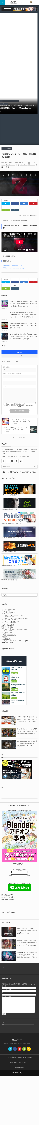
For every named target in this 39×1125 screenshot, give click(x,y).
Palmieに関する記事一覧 (8, 565)
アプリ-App (6, 611)
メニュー (2, 2)
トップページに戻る (20, 437)
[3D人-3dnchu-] (19, 2)
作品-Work (8, 632)
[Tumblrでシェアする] (15, 210)
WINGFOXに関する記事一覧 (9, 580)
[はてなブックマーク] (24, 200)
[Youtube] (12, 461)
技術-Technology (10, 635)
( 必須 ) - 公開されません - (12, 373)
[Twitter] (6, 203)
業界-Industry (6, 639)
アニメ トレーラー (8, 624)
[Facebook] (15, 200)
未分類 (4, 637)
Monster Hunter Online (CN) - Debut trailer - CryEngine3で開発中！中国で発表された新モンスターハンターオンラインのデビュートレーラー (24, 315)
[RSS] (21, 461)
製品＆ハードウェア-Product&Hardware (16, 641)
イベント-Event (9, 612)
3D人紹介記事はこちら (19, 864)
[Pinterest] (33, 200)
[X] (3, 461)
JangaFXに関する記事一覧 (9, 551)
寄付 (10, 875)
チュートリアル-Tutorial (11, 621)
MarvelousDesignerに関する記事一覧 (12, 537)
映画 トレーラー (10, 165)
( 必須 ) (6, 367)
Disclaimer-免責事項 (19, 1067)
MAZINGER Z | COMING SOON (12, 265)
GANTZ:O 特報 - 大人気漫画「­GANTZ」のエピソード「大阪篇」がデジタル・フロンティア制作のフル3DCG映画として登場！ (23, 336)
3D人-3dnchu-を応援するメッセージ (19, 870)
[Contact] (17, 461)
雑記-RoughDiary (7, 642)
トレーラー (23, 165)
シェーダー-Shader (10, 616)
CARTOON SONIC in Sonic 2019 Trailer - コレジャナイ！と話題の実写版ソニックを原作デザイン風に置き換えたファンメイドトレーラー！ (23, 304)
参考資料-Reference (8, 634)
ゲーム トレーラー (8, 625)
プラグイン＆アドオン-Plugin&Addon (16, 629)
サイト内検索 (36, 2)
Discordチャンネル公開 (8, 899)
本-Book (7, 638)
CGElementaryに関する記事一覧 (10, 495)
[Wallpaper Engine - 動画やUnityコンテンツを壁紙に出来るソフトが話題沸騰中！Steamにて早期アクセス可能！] (9, 956)
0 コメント (19, 352)
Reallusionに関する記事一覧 (9, 509)
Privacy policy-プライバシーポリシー (19, 1062)
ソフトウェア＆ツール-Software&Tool (16, 618)
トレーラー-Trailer (6, 148)
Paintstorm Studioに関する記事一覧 (11, 523)
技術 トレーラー (7, 626)
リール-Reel (8, 630)
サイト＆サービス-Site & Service (14, 615)
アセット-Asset (9, 609)
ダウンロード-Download (10, 620)
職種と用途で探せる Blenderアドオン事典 (19, 810)
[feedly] (24, 1049)
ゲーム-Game (6, 613)
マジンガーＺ (31, 165)
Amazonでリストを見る (8, 897)
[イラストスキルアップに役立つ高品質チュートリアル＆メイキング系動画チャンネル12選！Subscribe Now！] (9, 720)
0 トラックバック (20, 355)
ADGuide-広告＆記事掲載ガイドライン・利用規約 (19, 1057)
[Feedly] (6, 207)
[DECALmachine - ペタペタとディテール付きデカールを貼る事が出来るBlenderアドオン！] (9, 932)
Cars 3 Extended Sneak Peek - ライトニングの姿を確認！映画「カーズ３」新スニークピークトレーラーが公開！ (24, 325)
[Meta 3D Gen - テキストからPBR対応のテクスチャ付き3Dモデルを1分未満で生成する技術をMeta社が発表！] (9, 732)
